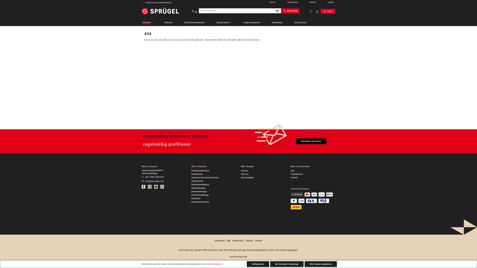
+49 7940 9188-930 (154, 177)
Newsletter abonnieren (311, 141)
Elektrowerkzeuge (199, 191)
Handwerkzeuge (198, 188)
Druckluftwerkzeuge (200, 195)
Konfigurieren (258, 264)
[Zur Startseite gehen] (160, 11)
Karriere (244, 170)
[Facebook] (143, 187)
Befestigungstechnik (200, 170)
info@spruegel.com (154, 181)
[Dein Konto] (317, 11)
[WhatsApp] (162, 187)
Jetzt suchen (292, 11)
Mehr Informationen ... (215, 264)
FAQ (292, 170)
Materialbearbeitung (200, 184)
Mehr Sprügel (247, 166)
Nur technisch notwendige (286, 264)
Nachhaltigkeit (247, 177)
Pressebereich (297, 174)
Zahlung (249, 240)
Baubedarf (195, 198)
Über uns (245, 174)
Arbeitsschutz (197, 181)
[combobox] (236, 10)
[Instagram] (150, 187)
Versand (258, 240)
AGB (229, 240)
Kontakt (294, 177)
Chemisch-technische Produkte (204, 177)
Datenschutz (238, 240)
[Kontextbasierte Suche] (194, 11)
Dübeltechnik (197, 174)
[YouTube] (156, 187)
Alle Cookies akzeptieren (321, 264)
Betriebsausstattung (200, 202)
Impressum (220, 240)
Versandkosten (230, 250)
